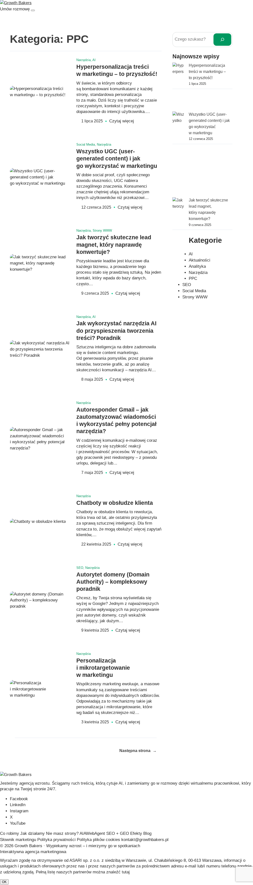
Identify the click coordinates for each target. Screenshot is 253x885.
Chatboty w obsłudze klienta (114, 503)
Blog (147, 833)
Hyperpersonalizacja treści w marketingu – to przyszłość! (116, 70)
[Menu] (33, 10)
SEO (79, 568)
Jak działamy (32, 833)
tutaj (126, 872)
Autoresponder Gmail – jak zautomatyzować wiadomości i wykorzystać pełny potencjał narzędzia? (116, 421)
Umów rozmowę (15, 9)
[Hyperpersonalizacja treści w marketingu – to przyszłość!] (178, 87)
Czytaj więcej (121, 121)
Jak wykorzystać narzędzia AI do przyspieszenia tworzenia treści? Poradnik (116, 330)
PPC (193, 278)
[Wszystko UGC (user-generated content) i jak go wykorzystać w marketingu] (178, 154)
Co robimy (9, 833)
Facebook (19, 798)
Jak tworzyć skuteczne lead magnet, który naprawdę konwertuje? (113, 244)
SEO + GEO (117, 833)
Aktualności (199, 260)
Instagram (19, 811)
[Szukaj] (222, 39)
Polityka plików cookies (98, 839)
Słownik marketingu (18, 839)
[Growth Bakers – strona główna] (16, 2)
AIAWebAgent (92, 833)
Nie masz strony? (62, 833)
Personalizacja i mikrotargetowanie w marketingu (103, 668)
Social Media (85, 144)
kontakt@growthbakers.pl (145, 839)
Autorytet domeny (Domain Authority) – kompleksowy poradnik (112, 582)
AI (94, 60)
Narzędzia (83, 60)
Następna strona (138, 751)
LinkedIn (17, 804)
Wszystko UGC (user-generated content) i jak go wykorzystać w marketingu (116, 158)
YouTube (17, 823)
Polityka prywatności (56, 839)
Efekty (136, 833)
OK (4, 882)
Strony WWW (102, 230)
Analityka (197, 266)
